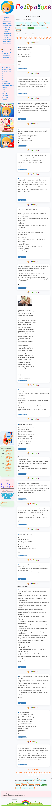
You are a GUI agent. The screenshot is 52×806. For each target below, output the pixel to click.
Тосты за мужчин (6, 41)
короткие (18, 25)
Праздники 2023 (5, 502)
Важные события (6, 69)
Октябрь (3, 493)
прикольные (41, 22)
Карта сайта (14, 798)
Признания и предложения (5, 80)
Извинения (5, 97)
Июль (5, 498)
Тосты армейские (6, 35)
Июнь (11, 496)
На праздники (5, 73)
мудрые (23, 25)
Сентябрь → (10, 490)
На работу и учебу (6, 71)
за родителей (44, 27)
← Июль (4, 490)
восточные (29, 25)
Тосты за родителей (7, 59)
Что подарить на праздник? (5, 504)
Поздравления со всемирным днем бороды (8, 464)
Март (12, 495)
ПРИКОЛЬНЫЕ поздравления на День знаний (8, 457)
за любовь (35, 25)
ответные (37, 27)
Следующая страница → (33, 769)
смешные (48, 22)
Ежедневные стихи (7, 77)
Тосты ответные (6, 55)
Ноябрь (7, 493)
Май (7, 496)
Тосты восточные (6, 33)
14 (31, 39)
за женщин (24, 27)
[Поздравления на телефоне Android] (7, 438)
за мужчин (18, 27)
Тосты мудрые (5, 31)
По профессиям (6, 83)
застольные (34, 22)
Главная (18, 19)
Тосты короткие (6, 29)
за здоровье (42, 25)
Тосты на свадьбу (6, 49)
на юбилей (28, 22)
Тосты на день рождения (5, 18)
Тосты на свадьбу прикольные (6, 52)
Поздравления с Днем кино (8, 451)
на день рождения (20, 22)
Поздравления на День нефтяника (8, 471)
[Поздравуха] (7, 7)
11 (46, 37)
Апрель (3, 496)
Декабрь (11, 493)
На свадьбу (5, 75)
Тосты (3, 91)
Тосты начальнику (6, 47)
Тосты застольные (6, 23)
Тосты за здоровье (6, 39)
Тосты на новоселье (7, 57)
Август (7, 479)
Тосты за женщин (6, 43)
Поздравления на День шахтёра (8, 454)
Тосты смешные (6, 27)
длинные (23, 34)
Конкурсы (4, 93)
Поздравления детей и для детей (8, 86)
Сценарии (4, 99)
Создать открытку (22, 68)
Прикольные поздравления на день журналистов (9, 474)
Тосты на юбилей (6, 21)
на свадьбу (31, 27)
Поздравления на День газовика (8, 468)
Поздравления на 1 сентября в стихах (9, 461)
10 (43, 37)
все (17, 34)
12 (49, 37)
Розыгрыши (5, 95)
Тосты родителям (6, 61)
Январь (3, 495)
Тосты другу (5, 45)
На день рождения (6, 67)
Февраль (7, 495)
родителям (18, 30)
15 (34, 39)
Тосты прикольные (7, 25)
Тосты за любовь (6, 37)
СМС (3, 89)
